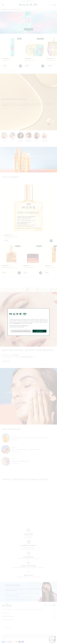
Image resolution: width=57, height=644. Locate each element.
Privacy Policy (17, 323)
